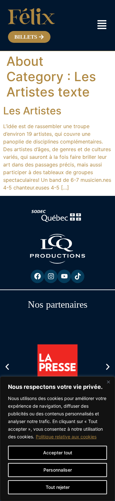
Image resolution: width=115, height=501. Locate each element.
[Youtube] (64, 276)
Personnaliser (57, 470)
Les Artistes (32, 110)
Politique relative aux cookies (66, 436)
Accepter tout (57, 452)
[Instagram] (50, 276)
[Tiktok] (77, 276)
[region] (57, 438)
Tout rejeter (58, 487)
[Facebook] (37, 276)
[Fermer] (108, 382)
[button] (7, 367)
